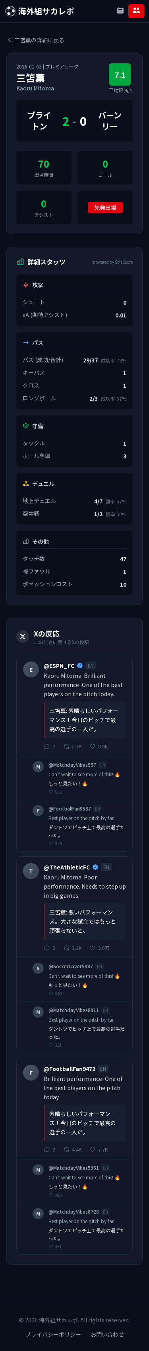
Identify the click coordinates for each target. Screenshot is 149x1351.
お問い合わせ (107, 1334)
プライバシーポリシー (53, 1334)
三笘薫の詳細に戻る (39, 40)
